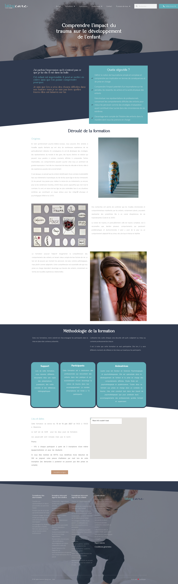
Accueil (58, 6)
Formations (69, 6)
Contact (109, 6)
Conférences (95, 6)
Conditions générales (103, 547)
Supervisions (83, 6)
